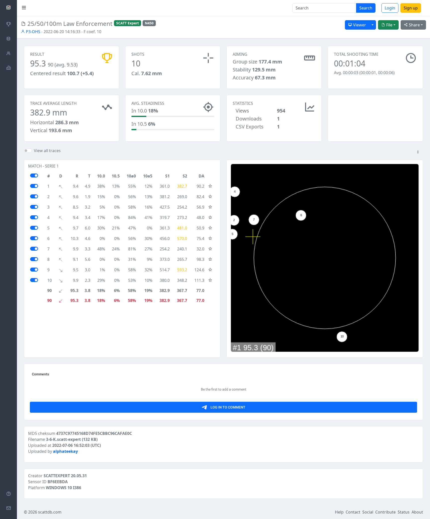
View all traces (47, 150)
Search (365, 8)
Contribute (385, 512)
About (417, 512)
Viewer (359, 25)
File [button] (388, 25)
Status (404, 512)
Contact (353, 512)
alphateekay (65, 451)
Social (367, 512)
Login (390, 8)
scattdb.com (49, 512)
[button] (418, 152)
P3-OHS (32, 31)
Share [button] (414, 25)
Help (339, 512)
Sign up (411, 8)
